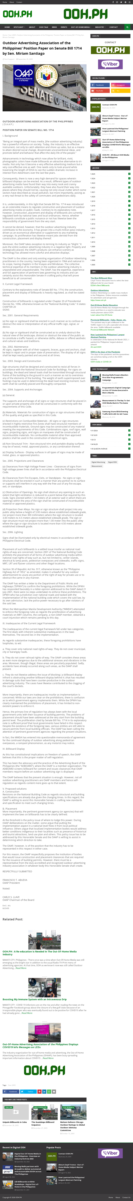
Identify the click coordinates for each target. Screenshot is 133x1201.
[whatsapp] (129, 2)
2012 (110, 233)
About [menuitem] (32, 27)
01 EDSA (110, 430)
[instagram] (117, 2)
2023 (110, 183)
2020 (110, 196)
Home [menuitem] (7, 27)
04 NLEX (110, 444)
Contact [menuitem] (113, 27)
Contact (19, 2)
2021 (110, 192)
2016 (110, 215)
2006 (110, 260)
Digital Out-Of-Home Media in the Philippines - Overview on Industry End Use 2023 (28, 1156)
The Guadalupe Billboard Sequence (42, 1123)
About (12, 2)
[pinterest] (125, 2)
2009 (110, 246)
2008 (110, 251)
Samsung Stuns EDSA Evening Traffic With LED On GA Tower (115, 412)
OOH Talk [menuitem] (43, 27)
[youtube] (100, 91)
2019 (110, 201)
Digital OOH (112, 462)
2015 (110, 219)
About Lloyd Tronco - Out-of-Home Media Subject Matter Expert (115, 118)
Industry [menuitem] (99, 27)
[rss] (120, 91)
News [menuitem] (54, 27)
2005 (110, 265)
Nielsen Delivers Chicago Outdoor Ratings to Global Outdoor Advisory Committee (72, 1126)
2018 (110, 206)
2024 (110, 178)
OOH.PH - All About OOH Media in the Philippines (115, 156)
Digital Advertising (98, 462)
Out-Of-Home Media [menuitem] (80, 27)
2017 (110, 210)
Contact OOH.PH (109, 105)
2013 (110, 228)
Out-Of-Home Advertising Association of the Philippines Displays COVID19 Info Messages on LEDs (116, 143)
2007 (110, 255)
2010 (110, 242)
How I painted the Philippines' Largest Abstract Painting (115, 129)
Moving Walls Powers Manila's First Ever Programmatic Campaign (115, 377)
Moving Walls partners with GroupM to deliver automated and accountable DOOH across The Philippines (28, 1170)
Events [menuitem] (64, 27)
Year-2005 (12, 35)
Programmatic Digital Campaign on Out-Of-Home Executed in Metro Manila (116, 390)
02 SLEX (110, 435)
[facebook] (113, 2)
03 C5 (110, 439)
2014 (110, 224)
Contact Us (126, 1197)
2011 (110, 237)
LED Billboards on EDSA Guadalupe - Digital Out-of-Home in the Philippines (27, 1184)
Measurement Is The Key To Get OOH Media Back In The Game (116, 401)
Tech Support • (9, 59)
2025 (110, 174)
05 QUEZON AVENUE (110, 449)
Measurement (97, 466)
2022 (110, 187)
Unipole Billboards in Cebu (15, 1122)
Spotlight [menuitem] (19, 27)
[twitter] (121, 2)
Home (5, 2)
